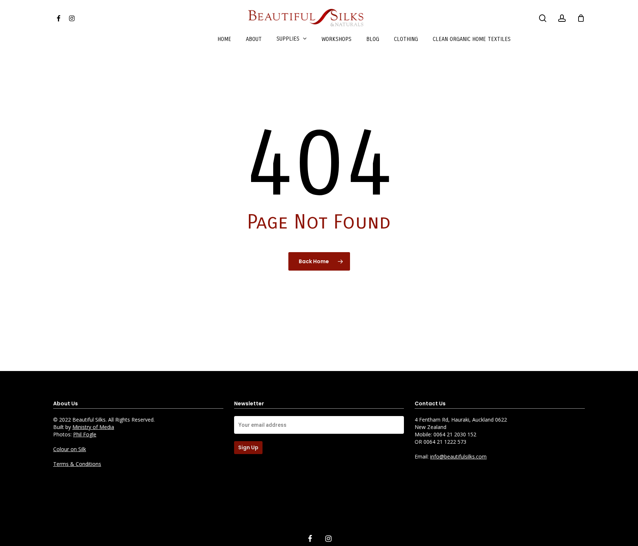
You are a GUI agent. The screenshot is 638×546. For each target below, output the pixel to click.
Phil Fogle (84, 434)
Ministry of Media (93, 426)
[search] (542, 18)
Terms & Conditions (77, 463)
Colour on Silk (69, 449)
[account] (562, 18)
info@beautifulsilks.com (458, 456)
